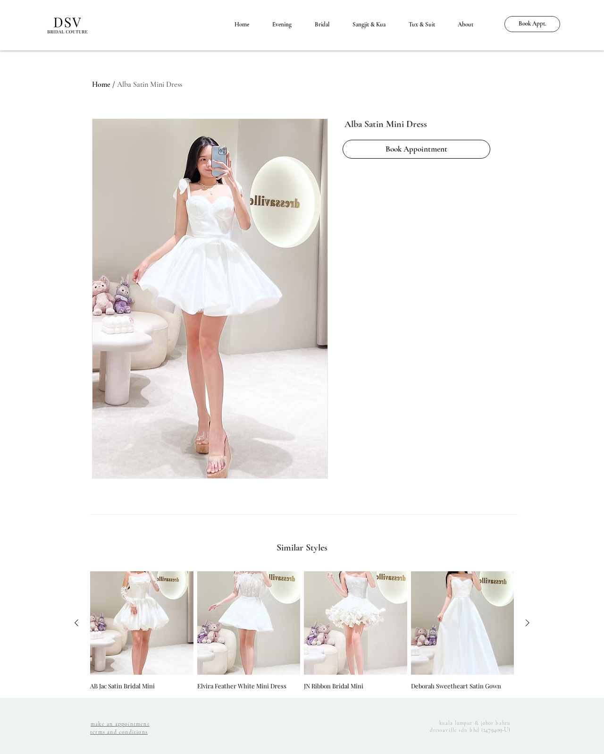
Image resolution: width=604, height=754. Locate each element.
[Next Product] (527, 622)
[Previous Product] (76, 622)
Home (101, 84)
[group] (302, 630)
